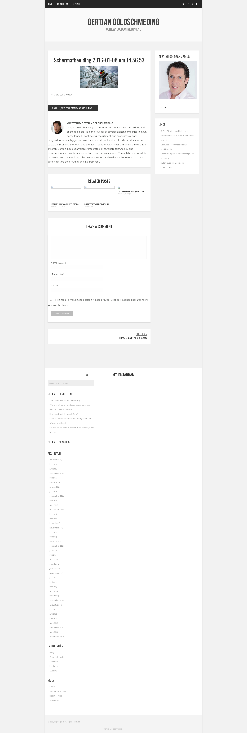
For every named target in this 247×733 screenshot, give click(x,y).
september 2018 (57, 496)
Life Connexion (167, 167)
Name (58, 262)
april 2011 (54, 632)
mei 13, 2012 (89, 206)
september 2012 (57, 600)
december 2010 (57, 636)
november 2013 (56, 573)
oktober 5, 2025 (124, 194)
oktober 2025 (56, 460)
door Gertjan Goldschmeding (79, 108)
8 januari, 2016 (58, 108)
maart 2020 (55, 482)
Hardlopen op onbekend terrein (96, 204)
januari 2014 (55, 568)
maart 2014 (54, 564)
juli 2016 (53, 514)
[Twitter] (183, 4)
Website (55, 285)
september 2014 (57, 546)
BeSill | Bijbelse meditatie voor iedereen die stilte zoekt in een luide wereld (177, 135)
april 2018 (54, 505)
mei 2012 (53, 618)
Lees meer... (164, 107)
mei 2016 (54, 519)
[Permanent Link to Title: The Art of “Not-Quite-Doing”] (119, 187)
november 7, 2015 (58, 206)
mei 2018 (53, 500)
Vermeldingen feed (58, 691)
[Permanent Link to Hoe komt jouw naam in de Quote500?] (66, 187)
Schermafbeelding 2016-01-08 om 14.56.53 (99, 60)
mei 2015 (53, 537)
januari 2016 (55, 523)
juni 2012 (53, 614)
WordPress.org (56, 700)
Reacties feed (56, 696)
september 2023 (57, 473)
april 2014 (54, 559)
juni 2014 (53, 550)
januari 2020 (55, 487)
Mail (57, 274)
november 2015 (56, 528)
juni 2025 (53, 469)
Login (52, 687)
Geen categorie (57, 657)
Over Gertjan (62, 4)
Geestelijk (54, 662)
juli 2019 (53, 491)
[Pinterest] (192, 4)
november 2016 (57, 509)
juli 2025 (53, 464)
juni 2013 (53, 582)
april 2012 (54, 623)
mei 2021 (53, 478)
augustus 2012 (56, 605)
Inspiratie (54, 666)
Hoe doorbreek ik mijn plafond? (64, 414)
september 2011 (57, 627)
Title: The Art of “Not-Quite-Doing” (131, 191)
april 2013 (54, 591)
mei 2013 (53, 587)
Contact (76, 4)
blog (52, 652)
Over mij (53, 671)
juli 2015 (53, 532)
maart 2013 (54, 596)
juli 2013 (53, 578)
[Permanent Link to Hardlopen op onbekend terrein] (99, 187)
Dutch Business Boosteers (172, 163)
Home (50, 4)
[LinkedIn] (197, 4)
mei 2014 (53, 555)
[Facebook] (188, 4)
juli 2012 (53, 609)
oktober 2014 (55, 541)
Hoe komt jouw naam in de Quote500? (65, 204)
